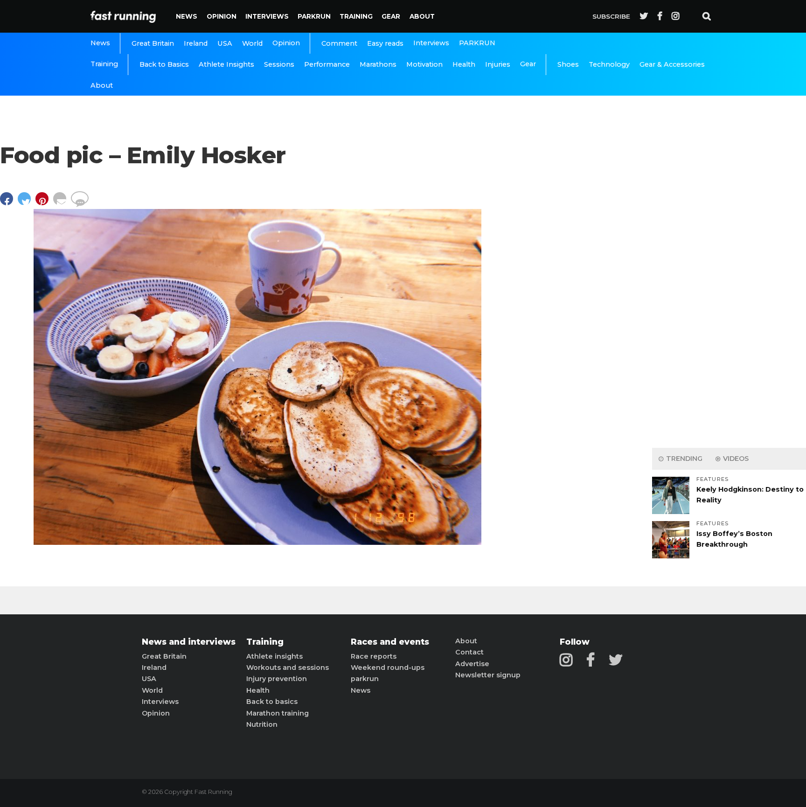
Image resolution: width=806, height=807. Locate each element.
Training (356, 16)
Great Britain (153, 43)
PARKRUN (314, 16)
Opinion (221, 16)
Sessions (279, 64)
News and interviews (189, 642)
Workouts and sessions (287, 667)
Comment (339, 43)
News (186, 16)
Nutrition (262, 724)
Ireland (196, 43)
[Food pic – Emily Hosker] (257, 542)
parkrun (365, 678)
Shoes (568, 64)
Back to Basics (164, 64)
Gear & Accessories (672, 64)
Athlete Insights (226, 64)
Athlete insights (274, 656)
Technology (609, 64)
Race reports (373, 656)
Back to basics (272, 701)
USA (224, 43)
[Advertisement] (729, 294)
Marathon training (277, 713)
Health (463, 64)
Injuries (497, 64)
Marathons (378, 64)
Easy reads (385, 43)
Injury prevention (276, 678)
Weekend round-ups (387, 667)
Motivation (424, 64)
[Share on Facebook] (9, 203)
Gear (391, 16)
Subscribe (611, 16)
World (252, 43)
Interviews (267, 16)
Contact (469, 652)
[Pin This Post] (44, 203)
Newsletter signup (488, 675)
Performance (327, 64)
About (422, 16)
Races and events (390, 642)
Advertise (472, 664)
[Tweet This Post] (26, 203)
